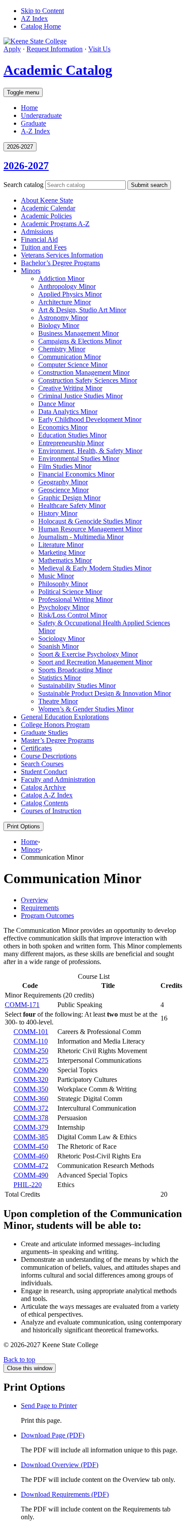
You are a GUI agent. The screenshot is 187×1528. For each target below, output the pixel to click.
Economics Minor (62, 427)
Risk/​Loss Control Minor (72, 615)
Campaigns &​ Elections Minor (80, 341)
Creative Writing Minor (70, 388)
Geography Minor (63, 482)
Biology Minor (58, 325)
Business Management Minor (78, 333)
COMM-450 (30, 1146)
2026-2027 (26, 165)
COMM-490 (30, 1175)
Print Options (23, 826)
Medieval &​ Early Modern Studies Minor (94, 568)
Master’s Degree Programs (57, 740)
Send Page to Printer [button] (49, 1405)
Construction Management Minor (84, 372)
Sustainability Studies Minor (77, 685)
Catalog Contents (44, 803)
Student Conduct (44, 771)
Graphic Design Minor (69, 497)
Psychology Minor (63, 607)
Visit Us (99, 49)
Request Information (55, 49)
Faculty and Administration (58, 779)
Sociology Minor (61, 638)
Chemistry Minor (61, 349)
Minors (30, 270)
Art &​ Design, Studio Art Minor (82, 310)
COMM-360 (30, 1098)
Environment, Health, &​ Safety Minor (90, 450)
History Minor (57, 513)
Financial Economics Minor (76, 474)
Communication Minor (69, 356)
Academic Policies (46, 216)
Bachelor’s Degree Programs (60, 263)
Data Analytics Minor (67, 411)
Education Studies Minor (72, 435)
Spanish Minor (58, 646)
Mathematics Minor (65, 560)
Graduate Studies (44, 732)
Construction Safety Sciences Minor (87, 380)
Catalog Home (41, 26)
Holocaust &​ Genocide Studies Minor (90, 521)
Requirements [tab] (40, 907)
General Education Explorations (65, 717)
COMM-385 (30, 1137)
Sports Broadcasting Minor (75, 670)
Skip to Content (42, 10)
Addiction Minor (61, 278)
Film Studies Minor (64, 466)
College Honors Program (55, 724)
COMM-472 (30, 1165)
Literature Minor (60, 544)
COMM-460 (30, 1156)
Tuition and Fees (44, 247)
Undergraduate (41, 115)
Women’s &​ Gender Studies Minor (86, 709)
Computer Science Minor (72, 364)
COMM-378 (30, 1117)
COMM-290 (30, 1070)
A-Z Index (35, 131)
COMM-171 (22, 1004)
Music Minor (56, 576)
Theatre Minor (58, 701)
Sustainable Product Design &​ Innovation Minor (104, 693)
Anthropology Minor (67, 286)
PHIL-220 (27, 1184)
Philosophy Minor (63, 583)
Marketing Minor (61, 552)
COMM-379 (30, 1127)
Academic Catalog (57, 70)
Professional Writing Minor (75, 599)
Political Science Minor (70, 591)
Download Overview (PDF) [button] (59, 1464)
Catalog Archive (43, 787)
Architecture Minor (64, 302)
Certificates (36, 748)
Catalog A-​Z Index (47, 795)
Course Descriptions (49, 756)
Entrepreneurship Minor (71, 443)
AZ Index (34, 18)
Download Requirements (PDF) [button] (65, 1494)
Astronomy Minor (63, 317)
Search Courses (42, 763)
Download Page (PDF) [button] (52, 1435)
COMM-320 (30, 1079)
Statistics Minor (59, 677)
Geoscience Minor (63, 490)
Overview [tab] (34, 900)
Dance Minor (56, 403)
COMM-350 (30, 1089)
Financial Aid (39, 239)
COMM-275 (30, 1060)
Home (29, 107)
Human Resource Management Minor (90, 529)
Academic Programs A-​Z (55, 223)
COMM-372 (30, 1108)
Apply (12, 49)
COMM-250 (30, 1050)
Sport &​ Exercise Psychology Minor (88, 654)
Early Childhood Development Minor (89, 419)
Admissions (37, 231)
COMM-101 (30, 1031)
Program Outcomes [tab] (47, 915)
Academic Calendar (48, 208)
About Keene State (47, 200)
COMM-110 (30, 1041)
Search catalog (23, 184)
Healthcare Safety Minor (72, 505)
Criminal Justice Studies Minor (80, 396)
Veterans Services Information (62, 255)
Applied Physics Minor (70, 294)
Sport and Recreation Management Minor (95, 662)
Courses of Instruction (51, 810)
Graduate (33, 123)
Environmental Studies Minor (78, 458)
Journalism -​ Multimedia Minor (81, 536)
